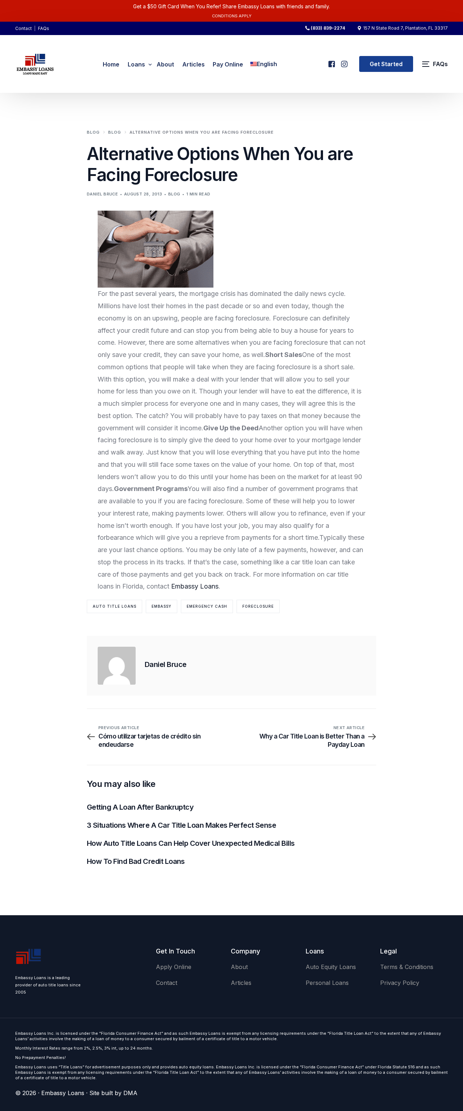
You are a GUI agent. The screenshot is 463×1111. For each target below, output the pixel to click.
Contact (23, 28)
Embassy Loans (194, 586)
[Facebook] (331, 61)
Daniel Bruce (102, 194)
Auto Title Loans (114, 606)
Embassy (161, 606)
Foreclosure (258, 606)
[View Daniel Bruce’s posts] (117, 666)
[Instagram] (343, 61)
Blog (174, 194)
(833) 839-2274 (328, 28)
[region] (94, 1054)
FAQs (43, 28)
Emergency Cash (207, 606)
